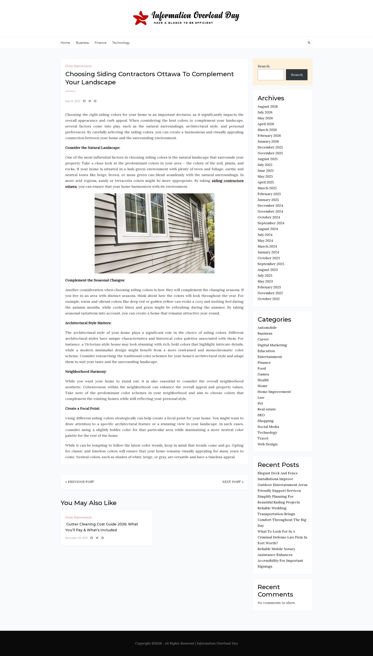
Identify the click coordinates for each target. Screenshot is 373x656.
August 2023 (268, 269)
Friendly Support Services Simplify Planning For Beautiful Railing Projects (279, 496)
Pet (260, 403)
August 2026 (268, 106)
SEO (261, 415)
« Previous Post (79, 482)
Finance (100, 42)
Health (263, 380)
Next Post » (233, 482)
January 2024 (268, 252)
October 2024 (269, 217)
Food (262, 368)
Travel (263, 438)
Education (266, 351)
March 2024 (267, 246)
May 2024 (265, 240)
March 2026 (267, 129)
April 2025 (266, 182)
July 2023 (265, 275)
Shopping (266, 421)
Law (261, 397)
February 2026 (269, 135)
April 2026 (266, 124)
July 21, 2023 (72, 101)
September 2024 (271, 223)
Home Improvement (78, 66)
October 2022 (269, 299)
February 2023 (269, 287)
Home (65, 42)
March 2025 (267, 188)
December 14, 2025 (76, 538)
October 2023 (269, 258)
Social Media (268, 426)
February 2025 (269, 194)
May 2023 (265, 281)
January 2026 (268, 141)
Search (263, 66)
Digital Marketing (272, 345)
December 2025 (270, 147)
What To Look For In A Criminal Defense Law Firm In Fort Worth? (282, 537)
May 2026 (265, 118)
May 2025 (265, 176)
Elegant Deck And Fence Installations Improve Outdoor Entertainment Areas (283, 479)
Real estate (267, 409)
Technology (121, 42)
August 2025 (268, 159)
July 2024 (265, 234)
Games (263, 374)
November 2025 (270, 153)
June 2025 (266, 170)
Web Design (267, 444)
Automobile (267, 327)
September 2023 (271, 264)
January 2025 (268, 199)
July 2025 (265, 164)
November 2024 (270, 211)
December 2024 (270, 205)
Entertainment (270, 356)
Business (82, 42)
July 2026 (265, 112)
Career (263, 339)
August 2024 (268, 229)
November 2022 (270, 293)
